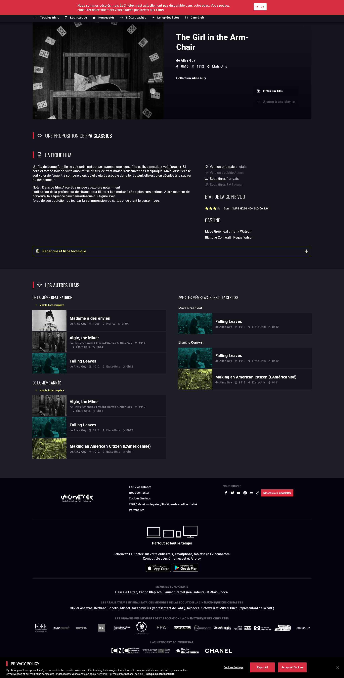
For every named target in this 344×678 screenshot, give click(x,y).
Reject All (262, 667)
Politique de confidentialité (159, 674)
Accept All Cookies (292, 667)
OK (262, 6)
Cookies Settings (233, 667)
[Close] (337, 667)
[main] (172, 667)
